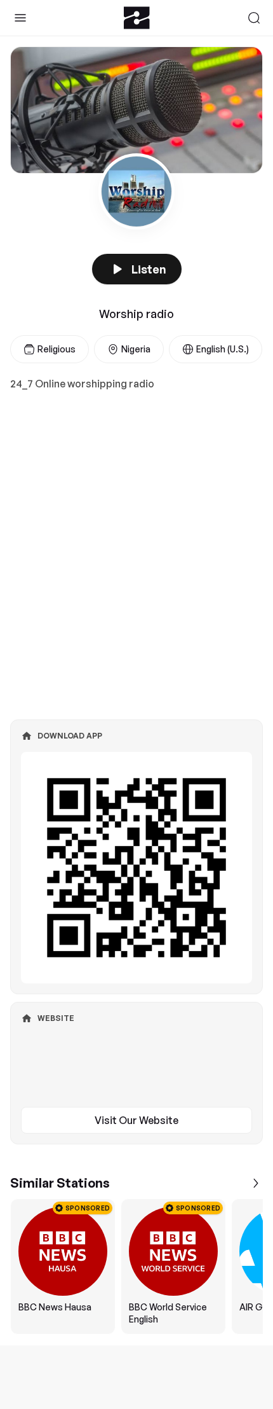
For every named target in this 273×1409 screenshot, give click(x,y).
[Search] (254, 17)
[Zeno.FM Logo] (137, 17)
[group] (136, 1266)
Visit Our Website (136, 1120)
